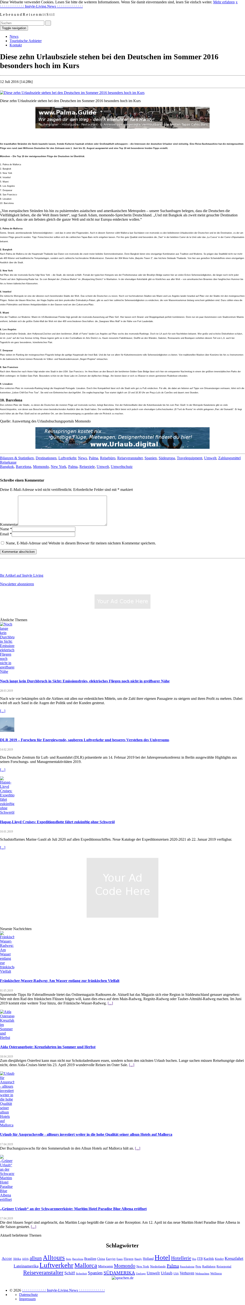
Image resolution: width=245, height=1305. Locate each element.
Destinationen (46, 458)
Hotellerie (181, 1258)
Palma (93, 458)
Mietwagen (105, 1266)
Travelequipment (189, 458)
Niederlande (158, 1266)
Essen (120, 1259)
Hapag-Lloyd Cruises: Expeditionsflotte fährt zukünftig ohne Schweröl (57, 822)
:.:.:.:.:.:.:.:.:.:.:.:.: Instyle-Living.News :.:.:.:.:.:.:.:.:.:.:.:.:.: (41, 6)
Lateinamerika (26, 1266)
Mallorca (85, 1265)
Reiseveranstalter (130, 458)
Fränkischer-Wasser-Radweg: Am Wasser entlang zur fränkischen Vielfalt (59, 981)
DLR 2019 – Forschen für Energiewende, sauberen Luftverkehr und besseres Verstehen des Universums (84, 740)
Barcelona (23, 467)
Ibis (194, 1259)
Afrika (17, 1259)
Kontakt (16, 45)
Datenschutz (28, 1295)
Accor (7, 1258)
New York (58, 467)
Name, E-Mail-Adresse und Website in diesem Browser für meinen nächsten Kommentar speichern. (81, 543)
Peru (198, 1266)
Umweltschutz (122, 467)
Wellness (216, 1273)
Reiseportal (224, 1266)
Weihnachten (202, 1273)
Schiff (69, 1273)
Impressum (27, 1299)
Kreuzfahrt (234, 1258)
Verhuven (187, 1273)
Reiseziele (87, 467)
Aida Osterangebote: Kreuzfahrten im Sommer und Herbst (47, 1047)
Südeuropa (167, 458)
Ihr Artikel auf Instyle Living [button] (21, 575)
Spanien (151, 458)
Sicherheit (81, 1273)
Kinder (219, 1259)
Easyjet (111, 1259)
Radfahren (209, 1266)
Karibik (209, 1259)
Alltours (54, 1257)
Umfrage (141, 1273)
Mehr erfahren (224, 2)
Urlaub (167, 1273)
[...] (2, 711)
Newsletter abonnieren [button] (17, 584)
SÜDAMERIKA (119, 1272)
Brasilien (90, 1259)
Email (4, 534)
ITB (200, 1259)
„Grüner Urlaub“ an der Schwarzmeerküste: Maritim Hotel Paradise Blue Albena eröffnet (73, 1209)
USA (176, 1273)
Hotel (162, 1257)
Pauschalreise (187, 1266)
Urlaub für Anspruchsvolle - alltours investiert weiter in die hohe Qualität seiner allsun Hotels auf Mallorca (86, 1134)
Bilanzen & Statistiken (17, 458)
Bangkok (7, 467)
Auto (68, 1259)
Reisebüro (107, 458)
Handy (138, 1259)
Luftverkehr (67, 458)
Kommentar (9, 524)
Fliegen (129, 1259)
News (14, 36)
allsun (36, 1258)
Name (4, 529)
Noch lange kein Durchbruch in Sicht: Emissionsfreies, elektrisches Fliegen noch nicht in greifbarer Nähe (85, 681)
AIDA (25, 1259)
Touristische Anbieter (26, 41)
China (101, 1259)
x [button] (237, 2)
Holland (148, 1259)
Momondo (41, 467)
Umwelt (210, 458)
